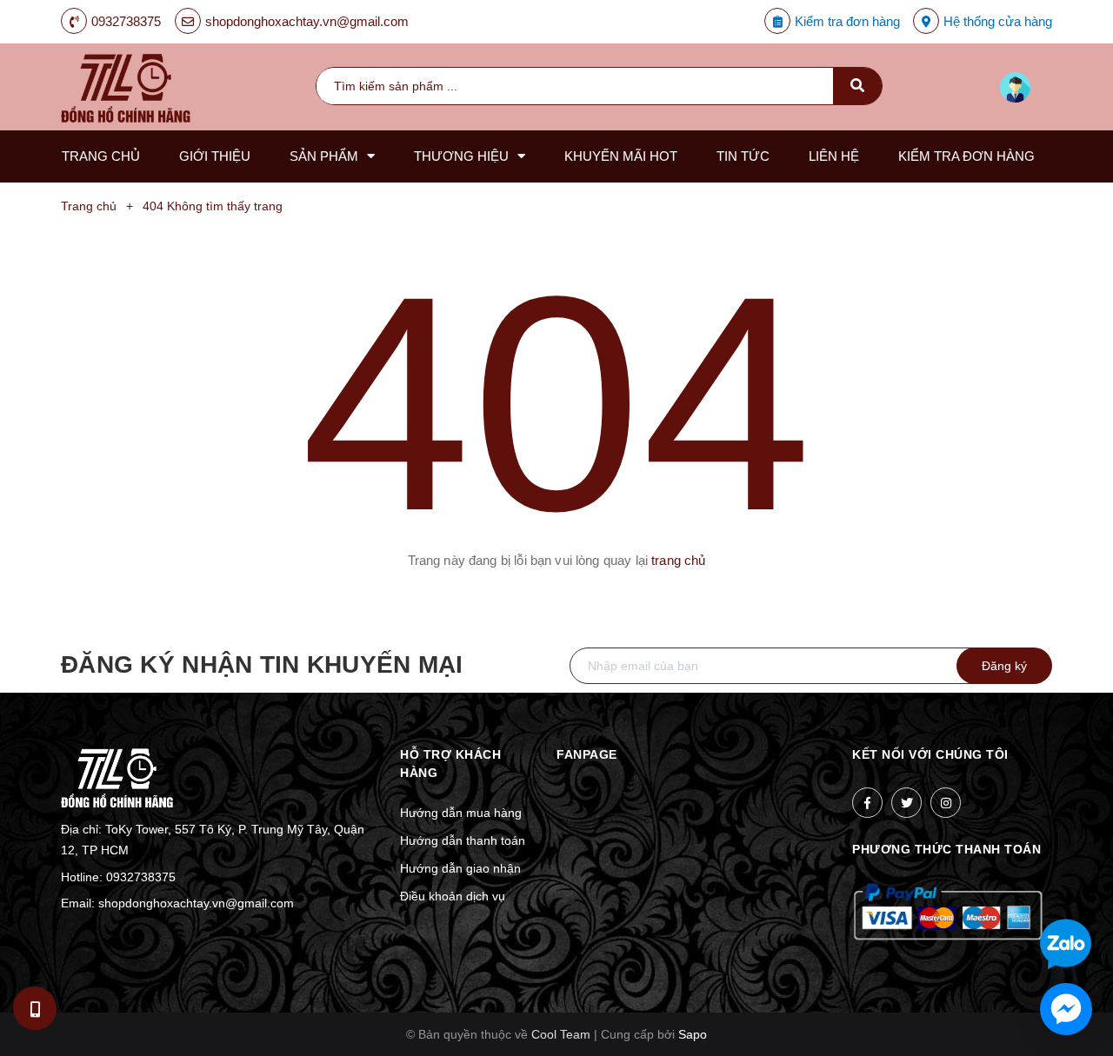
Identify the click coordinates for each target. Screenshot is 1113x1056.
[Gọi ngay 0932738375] (35, 1008)
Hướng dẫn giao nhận (460, 868)
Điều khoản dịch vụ (452, 896)
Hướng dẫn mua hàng (461, 813)
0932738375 (126, 21)
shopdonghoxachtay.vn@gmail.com (307, 21)
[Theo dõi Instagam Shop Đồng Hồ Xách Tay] (945, 802)
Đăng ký (1004, 666)
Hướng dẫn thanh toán (462, 840)
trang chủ (678, 560)
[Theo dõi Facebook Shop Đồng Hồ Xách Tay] (867, 802)
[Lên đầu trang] (1032, 887)
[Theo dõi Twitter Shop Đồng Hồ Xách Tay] (906, 802)
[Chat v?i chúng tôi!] (1066, 1009)
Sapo (692, 1034)
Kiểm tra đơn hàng (847, 21)
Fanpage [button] (586, 754)
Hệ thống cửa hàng (997, 21)
